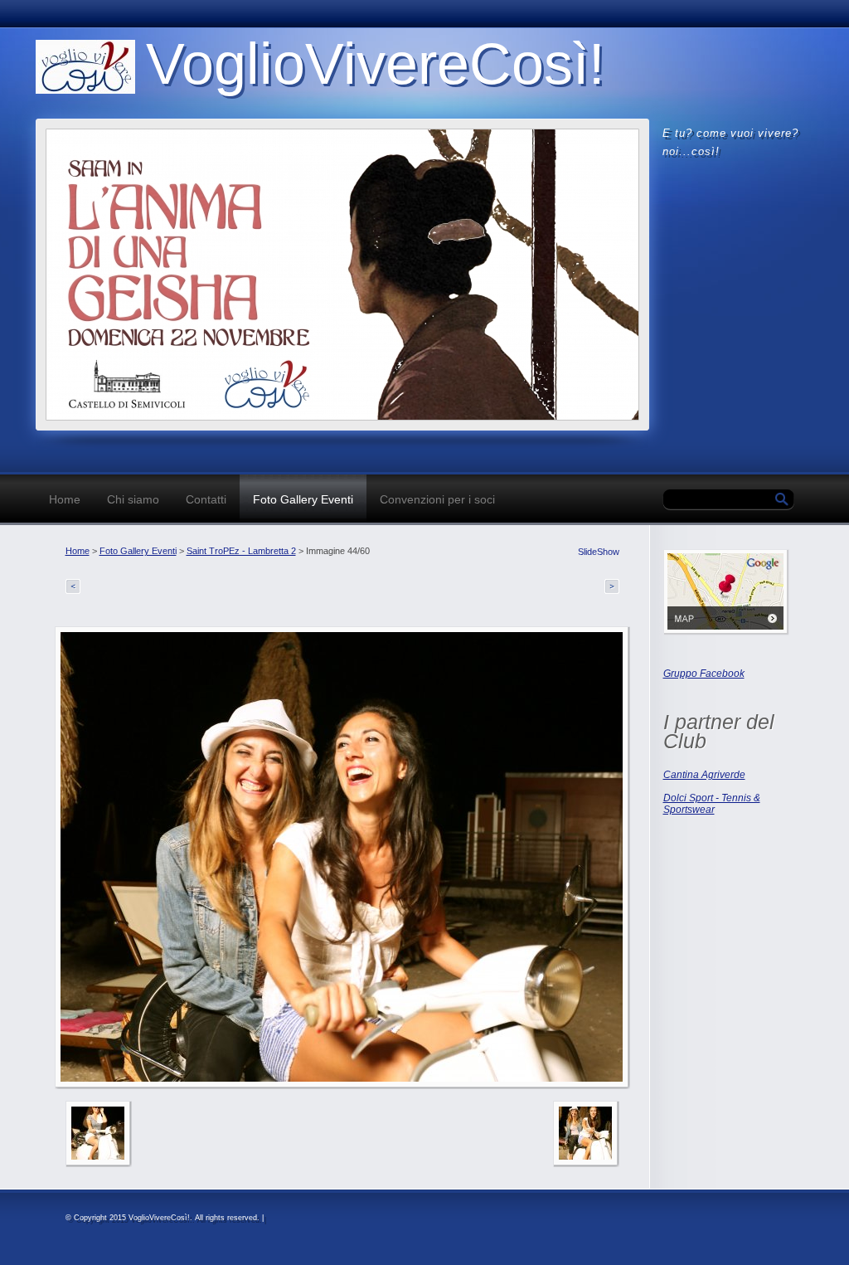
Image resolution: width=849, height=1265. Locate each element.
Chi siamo (133, 499)
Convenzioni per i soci (437, 499)
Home (64, 499)
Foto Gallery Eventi (303, 499)
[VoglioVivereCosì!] (85, 67)
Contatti (206, 499)
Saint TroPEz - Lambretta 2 (241, 551)
